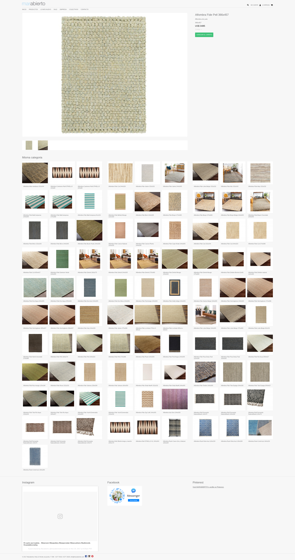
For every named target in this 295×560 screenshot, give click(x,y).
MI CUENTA (254, 5)
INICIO (24, 9)
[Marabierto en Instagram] (89, 557)
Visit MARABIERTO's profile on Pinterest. (208, 487)
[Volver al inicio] (33, 5)
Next (191, 74)
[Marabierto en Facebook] (86, 557)
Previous (18, 74)
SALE (55, 9)
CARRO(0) (266, 5)
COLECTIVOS (73, 9)
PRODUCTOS (33, 9)
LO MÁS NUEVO (45, 9)
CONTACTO (84, 9)
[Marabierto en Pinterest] (92, 557)
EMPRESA (63, 9)
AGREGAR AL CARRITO (204, 35)
